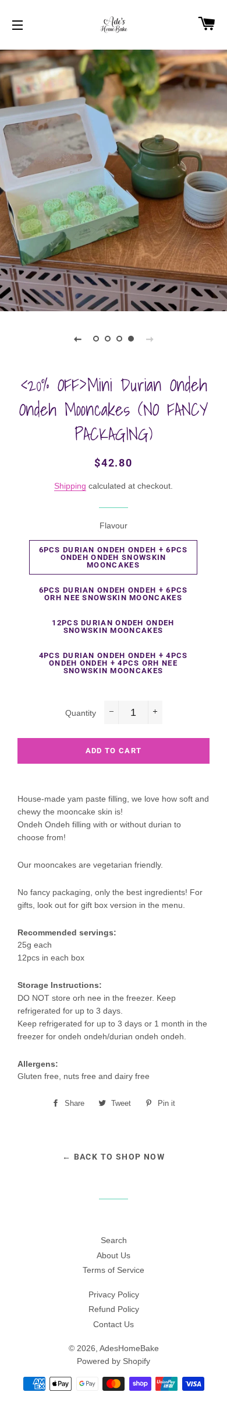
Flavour (113, 525)
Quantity (80, 713)
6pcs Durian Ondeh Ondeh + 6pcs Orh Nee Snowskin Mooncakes (113, 594)
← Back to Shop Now (113, 1156)
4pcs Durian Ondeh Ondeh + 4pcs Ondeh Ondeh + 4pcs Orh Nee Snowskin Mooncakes (113, 663)
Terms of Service (113, 1270)
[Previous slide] (77, 338)
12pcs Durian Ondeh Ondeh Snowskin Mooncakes (113, 626)
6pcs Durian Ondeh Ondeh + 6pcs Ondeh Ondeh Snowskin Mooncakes (113, 557)
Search (114, 1240)
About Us (113, 1255)
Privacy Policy (113, 1294)
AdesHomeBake (129, 1348)
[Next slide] (149, 338)
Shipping (70, 485)
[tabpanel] (113, 179)
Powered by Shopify (113, 1361)
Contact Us (113, 1324)
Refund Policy (113, 1309)
